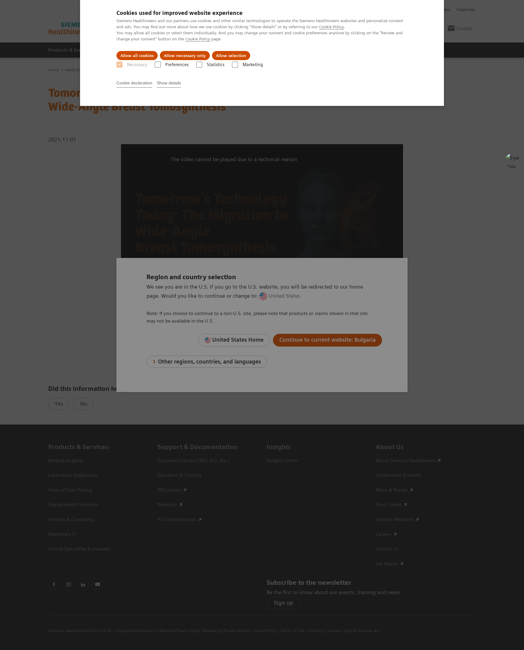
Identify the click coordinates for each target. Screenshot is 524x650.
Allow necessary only (185, 55)
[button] (512, 160)
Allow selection (231, 55)
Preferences (177, 64)
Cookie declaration (134, 82)
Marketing (253, 64)
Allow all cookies (137, 55)
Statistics (215, 64)
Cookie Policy (331, 26)
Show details (169, 82)
